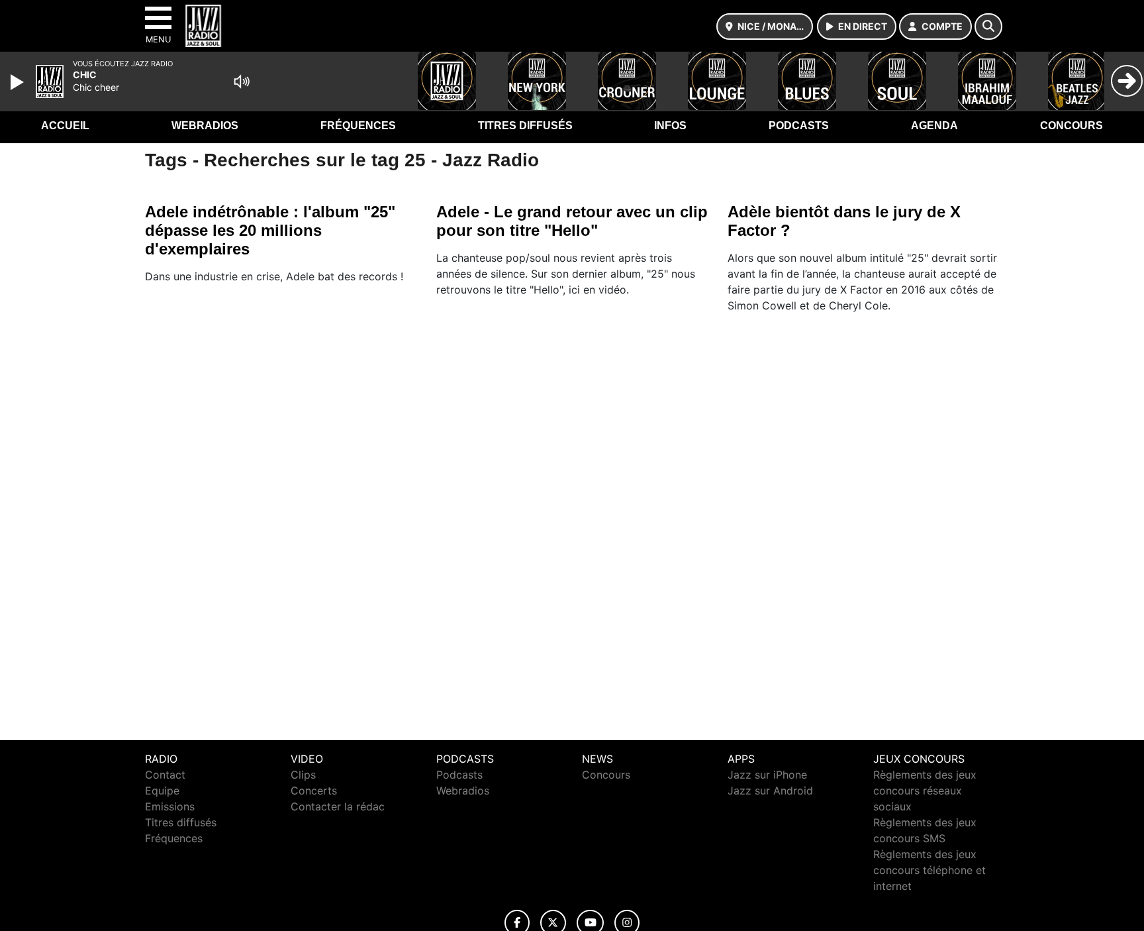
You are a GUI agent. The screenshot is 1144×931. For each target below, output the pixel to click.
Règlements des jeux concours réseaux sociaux (925, 790)
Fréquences (358, 125)
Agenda (934, 125)
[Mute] (242, 81)
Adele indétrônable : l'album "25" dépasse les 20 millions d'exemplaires (270, 230)
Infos (670, 125)
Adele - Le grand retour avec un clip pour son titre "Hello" (572, 221)
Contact (165, 774)
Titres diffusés (525, 125)
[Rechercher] (988, 26)
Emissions (170, 806)
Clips (303, 774)
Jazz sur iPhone (767, 774)
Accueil (65, 125)
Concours (1071, 125)
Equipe (162, 790)
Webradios (204, 125)
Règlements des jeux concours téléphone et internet (929, 870)
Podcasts (799, 125)
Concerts (314, 790)
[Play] (18, 82)
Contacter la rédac (338, 806)
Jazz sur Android (770, 790)
